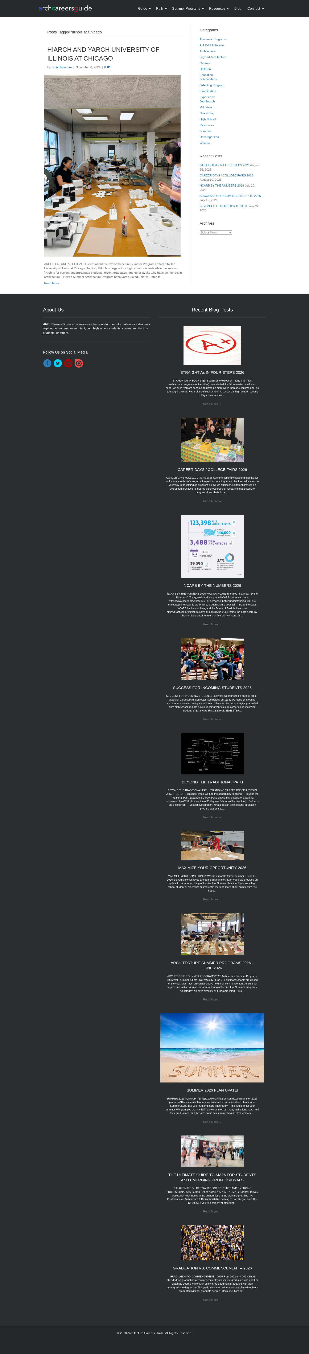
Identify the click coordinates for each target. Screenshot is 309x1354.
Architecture (208, 51)
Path (159, 8)
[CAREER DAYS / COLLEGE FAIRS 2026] (212, 439)
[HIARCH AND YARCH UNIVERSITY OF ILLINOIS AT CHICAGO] (112, 165)
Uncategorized (209, 137)
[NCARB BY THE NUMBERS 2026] (212, 546)
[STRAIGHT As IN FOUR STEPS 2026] (212, 345)
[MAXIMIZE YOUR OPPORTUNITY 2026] (212, 845)
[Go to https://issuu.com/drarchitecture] (79, 363)
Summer (205, 131)
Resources (217, 8)
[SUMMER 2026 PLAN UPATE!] (212, 1047)
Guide (142, 8)
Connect (253, 8)
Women (205, 143)
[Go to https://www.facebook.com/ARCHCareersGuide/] (47, 363)
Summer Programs (186, 8)
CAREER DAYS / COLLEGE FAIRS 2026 (226, 175)
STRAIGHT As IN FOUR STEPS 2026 (225, 165)
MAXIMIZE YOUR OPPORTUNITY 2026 (212, 868)
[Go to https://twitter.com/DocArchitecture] (58, 363)
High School (208, 119)
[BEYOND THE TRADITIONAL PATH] (212, 753)
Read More (51, 283)
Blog (237, 8)
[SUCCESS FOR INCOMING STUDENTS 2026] (212, 658)
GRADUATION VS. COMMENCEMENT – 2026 (212, 1268)
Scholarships (208, 79)
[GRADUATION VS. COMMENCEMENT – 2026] (212, 1242)
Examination (208, 91)
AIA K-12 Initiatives (212, 45)
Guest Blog (207, 113)
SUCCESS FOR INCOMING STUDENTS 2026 (230, 195)
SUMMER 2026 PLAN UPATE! (212, 1090)
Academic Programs (213, 39)
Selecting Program (212, 85)
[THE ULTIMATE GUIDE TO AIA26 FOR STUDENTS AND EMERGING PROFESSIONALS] (212, 1151)
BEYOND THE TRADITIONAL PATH (223, 206)
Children (205, 69)
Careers (205, 63)
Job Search (207, 101)
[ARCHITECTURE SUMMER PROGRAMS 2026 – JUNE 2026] (212, 933)
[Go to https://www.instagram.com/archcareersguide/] (68, 363)
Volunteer (206, 107)
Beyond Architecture (213, 57)
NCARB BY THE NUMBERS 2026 (222, 185)
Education (206, 75)
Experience (207, 97)
